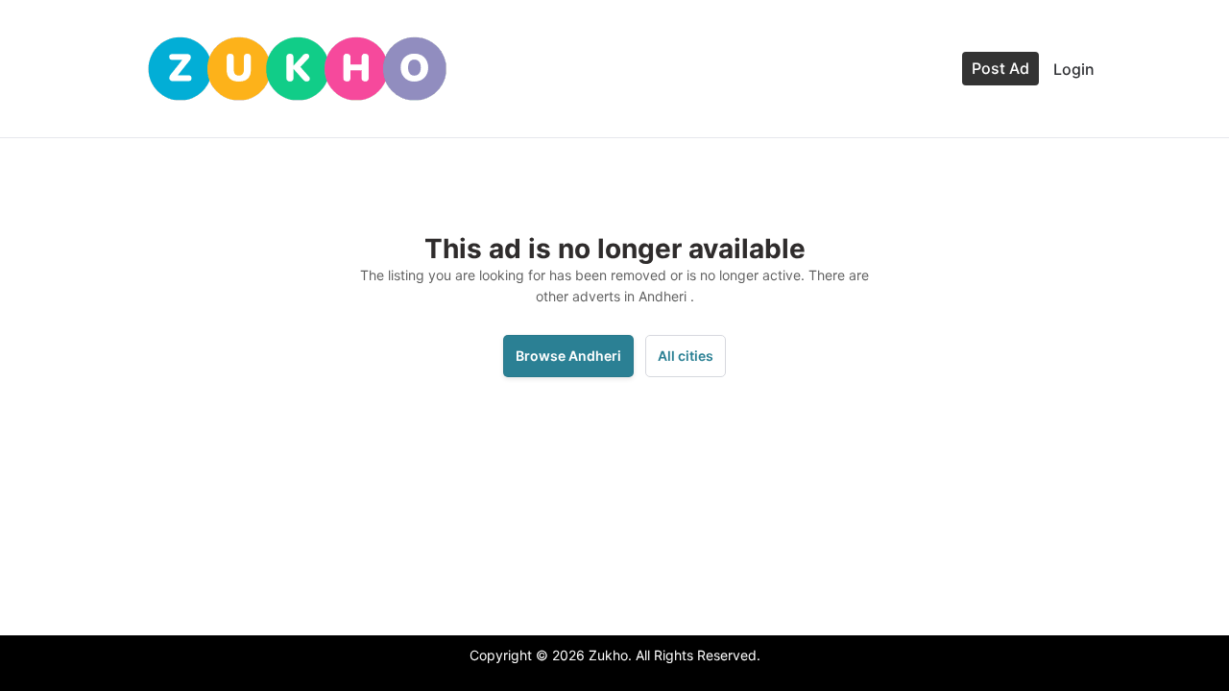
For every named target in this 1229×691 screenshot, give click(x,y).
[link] (297, 68)
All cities (685, 355)
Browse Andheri (568, 355)
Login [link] (1074, 69)
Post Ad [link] (1000, 68)
